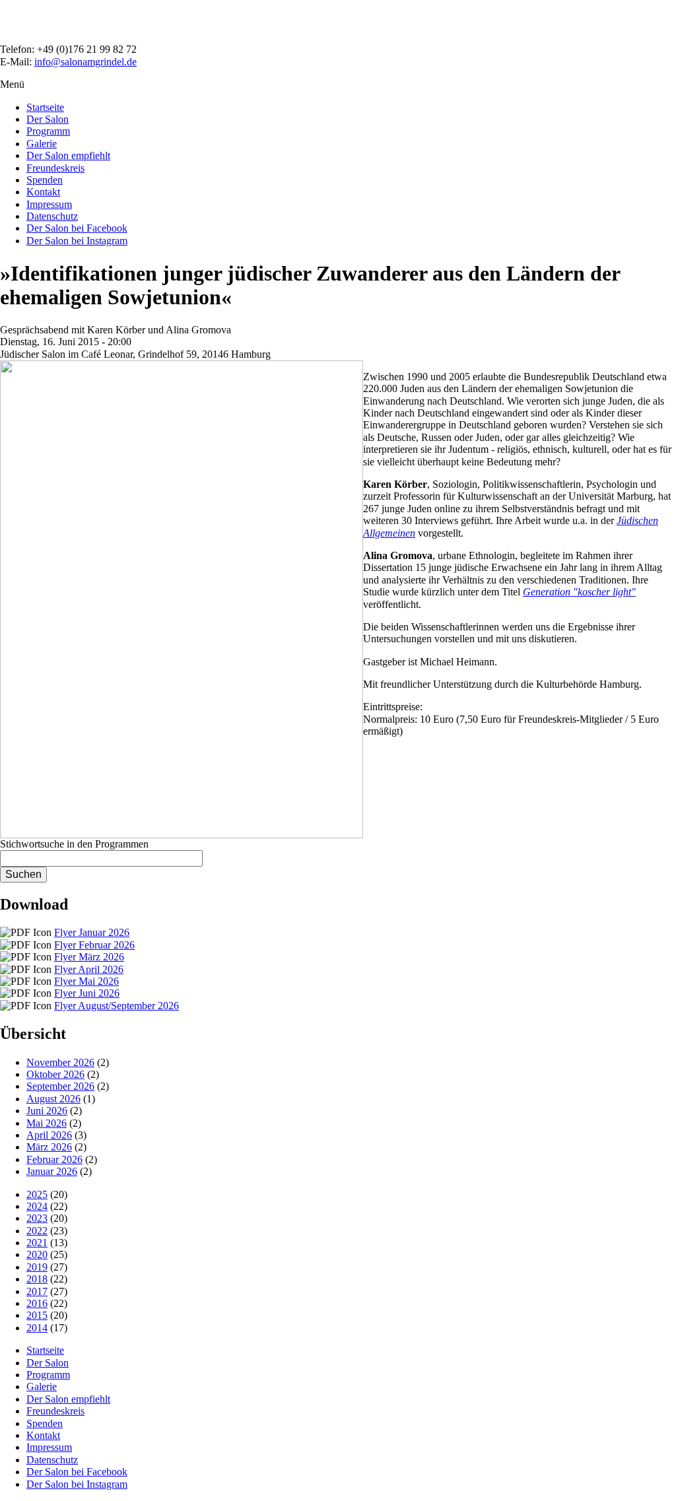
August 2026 (53, 1098)
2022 (37, 1230)
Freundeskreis (55, 168)
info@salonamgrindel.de (85, 61)
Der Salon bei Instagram (76, 240)
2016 (37, 1303)
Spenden (44, 179)
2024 (37, 1206)
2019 (37, 1267)
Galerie (41, 143)
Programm (48, 131)
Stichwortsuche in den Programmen (74, 844)
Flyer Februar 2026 (94, 945)
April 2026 (49, 1135)
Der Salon (47, 119)
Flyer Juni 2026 (86, 993)
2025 (37, 1194)
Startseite (45, 107)
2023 (37, 1218)
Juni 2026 (46, 1110)
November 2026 (60, 1062)
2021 (37, 1242)
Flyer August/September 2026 (116, 1005)
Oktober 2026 (55, 1074)
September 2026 (60, 1086)
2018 (37, 1278)
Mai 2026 (46, 1123)
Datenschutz (52, 216)
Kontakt (43, 191)
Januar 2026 (51, 1171)
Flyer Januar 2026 (91, 932)
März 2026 (49, 1146)
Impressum (49, 204)
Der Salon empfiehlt (68, 155)
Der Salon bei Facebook (76, 228)
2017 (37, 1291)
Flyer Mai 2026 (86, 981)
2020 (37, 1254)
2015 (37, 1315)
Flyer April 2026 (88, 969)
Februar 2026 (54, 1159)
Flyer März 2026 (89, 956)
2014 (37, 1327)
